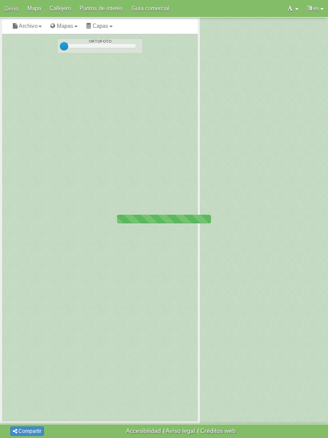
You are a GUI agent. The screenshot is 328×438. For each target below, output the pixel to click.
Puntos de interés (101, 8)
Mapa (34, 8)
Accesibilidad (143, 430)
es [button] (315, 8)
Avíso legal (180, 430)
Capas (99, 26)
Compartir (29, 431)
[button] (293, 8)
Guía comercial (150, 8)
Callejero (60, 8)
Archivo (28, 26)
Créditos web (218, 430)
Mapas (64, 26)
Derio (11, 8)
